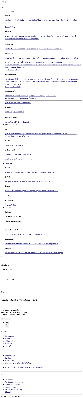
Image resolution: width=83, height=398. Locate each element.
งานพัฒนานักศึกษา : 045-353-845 (37, 234)
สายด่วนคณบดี (10, 355)
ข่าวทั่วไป (8, 49)
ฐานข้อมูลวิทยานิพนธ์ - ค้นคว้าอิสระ (18, 103)
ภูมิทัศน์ (16, 122)
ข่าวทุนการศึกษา (32, 49)
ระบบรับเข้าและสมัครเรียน (42, 181)
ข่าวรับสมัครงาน (45, 49)
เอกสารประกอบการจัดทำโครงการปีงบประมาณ (22, 39)
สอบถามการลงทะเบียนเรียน (15, 253)
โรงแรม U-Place (10, 205)
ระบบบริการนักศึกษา (12, 172)
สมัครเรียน (8, 112)
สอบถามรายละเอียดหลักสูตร (53, 253)
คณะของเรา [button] (9, 11)
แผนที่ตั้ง (55, 20)
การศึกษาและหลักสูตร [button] (13, 70)
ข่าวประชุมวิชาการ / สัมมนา (28, 134)
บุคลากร (8, 22)
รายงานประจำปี (71, 36)
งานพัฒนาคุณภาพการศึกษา (69, 58)
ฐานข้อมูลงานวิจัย (11, 134)
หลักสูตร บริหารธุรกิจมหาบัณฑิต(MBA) (19, 96)
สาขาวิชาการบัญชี (12, 79)
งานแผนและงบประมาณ (49, 58)
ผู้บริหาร (52, 36)
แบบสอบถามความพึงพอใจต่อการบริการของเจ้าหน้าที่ (24, 62)
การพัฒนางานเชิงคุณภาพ (14, 145)
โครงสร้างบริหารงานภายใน (39, 36)
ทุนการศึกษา (9, 346)
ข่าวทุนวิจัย (43, 134)
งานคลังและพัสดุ (35, 58)
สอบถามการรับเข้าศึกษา (34, 253)
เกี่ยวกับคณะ (9, 336)
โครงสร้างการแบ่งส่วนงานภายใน (17, 36)
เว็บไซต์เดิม (9, 379)
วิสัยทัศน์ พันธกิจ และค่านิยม (27, 20)
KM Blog (8, 392)
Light (7, 322)
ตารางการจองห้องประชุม (14, 390)
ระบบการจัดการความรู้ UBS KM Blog (18, 154)
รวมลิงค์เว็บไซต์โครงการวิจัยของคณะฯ (19, 159)
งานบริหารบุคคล (23, 58)
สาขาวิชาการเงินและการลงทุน (29, 79)
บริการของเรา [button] (10, 163)
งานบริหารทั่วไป (10, 58)
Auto (7, 327)
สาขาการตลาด (65, 79)
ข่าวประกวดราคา (18, 49)
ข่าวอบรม (50, 134)
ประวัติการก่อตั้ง (10, 20)
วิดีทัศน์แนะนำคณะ (44, 20)
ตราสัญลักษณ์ (63, 20)
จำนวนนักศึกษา (10, 27)
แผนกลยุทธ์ (60, 36)
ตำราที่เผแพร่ (24, 122)
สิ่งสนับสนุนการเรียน (50, 191)
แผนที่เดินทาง (10, 191)
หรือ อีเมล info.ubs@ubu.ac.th (48, 244)
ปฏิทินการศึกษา (18, 112)
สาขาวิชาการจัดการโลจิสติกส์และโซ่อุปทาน (52, 82)
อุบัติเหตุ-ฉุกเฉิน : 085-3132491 (15, 234)
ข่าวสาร (8, 338)
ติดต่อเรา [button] (8, 207)
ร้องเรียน (8, 358)
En (2, 7)
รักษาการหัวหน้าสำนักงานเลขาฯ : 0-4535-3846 (21, 244)
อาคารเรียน (73, 20)
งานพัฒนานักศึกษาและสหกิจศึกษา (47, 65)
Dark (7, 325)
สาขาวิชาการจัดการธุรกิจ (50, 79)
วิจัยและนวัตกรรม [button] (11, 124)
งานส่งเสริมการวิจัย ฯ (12, 65)
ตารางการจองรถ (11, 387)
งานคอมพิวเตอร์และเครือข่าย (70, 65)
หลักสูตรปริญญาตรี (12, 181)
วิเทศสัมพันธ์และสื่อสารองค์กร (15, 67)
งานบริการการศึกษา (27, 65)
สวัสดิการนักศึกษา (38, 172)
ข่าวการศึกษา (56, 49)
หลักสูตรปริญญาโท (26, 181)
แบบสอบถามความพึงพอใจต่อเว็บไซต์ (18, 363)
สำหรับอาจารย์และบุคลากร (14, 382)
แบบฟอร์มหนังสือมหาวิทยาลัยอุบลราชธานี (58, 62)
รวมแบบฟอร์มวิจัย (61, 134)
